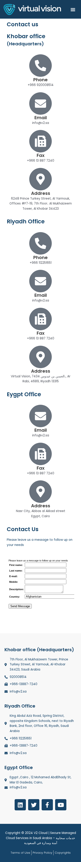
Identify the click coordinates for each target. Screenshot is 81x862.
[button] (73, 9)
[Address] (40, 179)
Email (40, 117)
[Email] (40, 103)
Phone (40, 80)
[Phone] (40, 65)
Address (40, 193)
